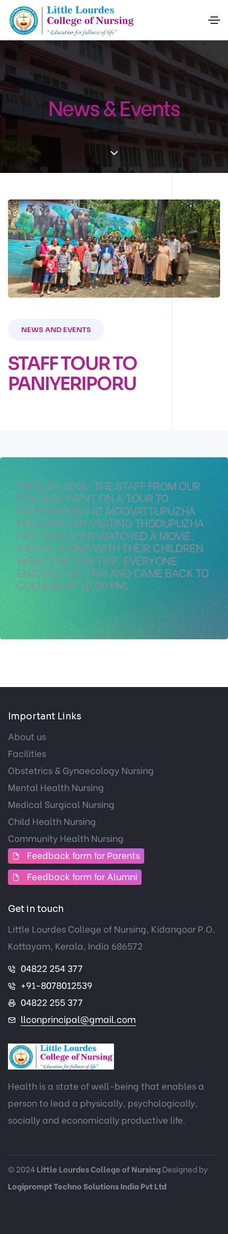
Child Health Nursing (52, 821)
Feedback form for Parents (83, 855)
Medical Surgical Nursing (61, 804)
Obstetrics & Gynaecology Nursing (81, 770)
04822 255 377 (52, 1002)
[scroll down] (114, 153)
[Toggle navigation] (214, 20)
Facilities (27, 753)
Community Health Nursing (66, 838)
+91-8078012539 (56, 985)
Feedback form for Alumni (82, 876)
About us (27, 736)
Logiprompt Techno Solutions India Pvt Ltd (87, 1186)
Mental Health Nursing (56, 787)
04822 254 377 (52, 968)
